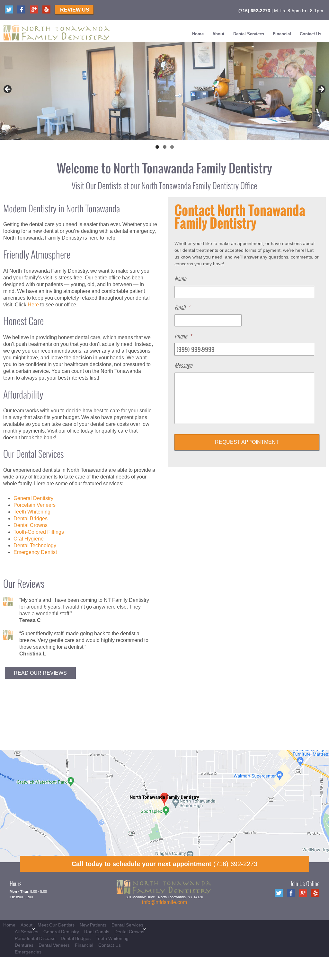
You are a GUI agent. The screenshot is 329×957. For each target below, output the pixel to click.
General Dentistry (33, 498)
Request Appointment (247, 442)
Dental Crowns (30, 525)
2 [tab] (164, 147)
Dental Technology (34, 545)
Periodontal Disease (35, 938)
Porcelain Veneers (34, 505)
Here (33, 304)
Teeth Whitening (31, 511)
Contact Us (310, 33)
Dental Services (248, 33)
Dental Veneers (54, 945)
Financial (282, 33)
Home (198, 33)
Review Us (74, 10)
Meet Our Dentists (56, 924)
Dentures (24, 945)
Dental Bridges (30, 518)
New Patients (93, 924)
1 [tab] (157, 147)
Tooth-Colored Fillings (38, 532)
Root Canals (96, 931)
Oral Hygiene (28, 538)
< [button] (8, 89)
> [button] (321, 89)
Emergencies (28, 951)
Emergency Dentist (35, 552)
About (218, 33)
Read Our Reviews (40, 673)
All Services (26, 931)
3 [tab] (172, 147)
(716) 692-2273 (254, 10)
